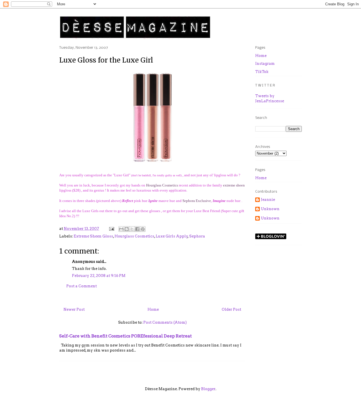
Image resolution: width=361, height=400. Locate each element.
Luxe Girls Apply (172, 236)
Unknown (270, 209)
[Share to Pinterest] (143, 229)
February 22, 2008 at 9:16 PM (99, 276)
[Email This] (121, 229)
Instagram (265, 63)
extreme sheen (234, 185)
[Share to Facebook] (137, 229)
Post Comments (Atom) (165, 322)
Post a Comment (81, 286)
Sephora (197, 236)
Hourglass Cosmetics (162, 185)
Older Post (231, 309)
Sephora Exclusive (196, 201)
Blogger (208, 389)
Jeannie (268, 199)
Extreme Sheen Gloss (93, 236)
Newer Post (74, 309)
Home (153, 309)
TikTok (261, 72)
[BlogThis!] (126, 229)
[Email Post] (111, 228)
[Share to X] (132, 229)
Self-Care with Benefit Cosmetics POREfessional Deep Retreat (125, 336)
